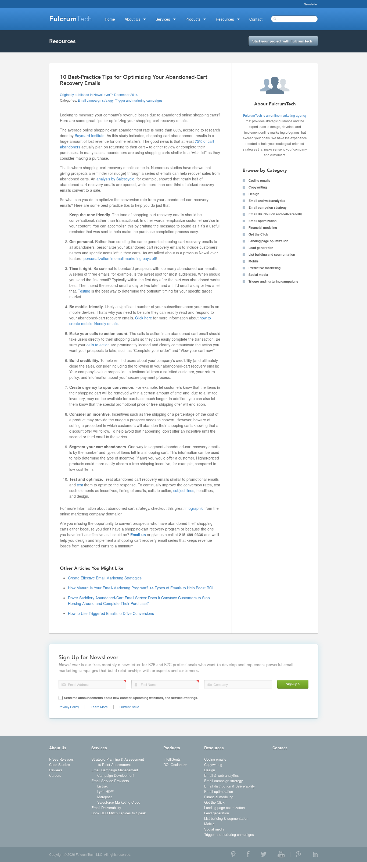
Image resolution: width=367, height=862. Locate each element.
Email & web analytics (221, 775)
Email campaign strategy (95, 100)
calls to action (98, 344)
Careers (55, 775)
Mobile (253, 261)
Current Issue (129, 706)
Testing (84, 291)
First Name (136, 684)
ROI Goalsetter (175, 764)
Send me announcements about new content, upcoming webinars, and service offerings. (131, 698)
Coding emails (259, 180)
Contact (279, 747)
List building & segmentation (226, 818)
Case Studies (59, 764)
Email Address (64, 684)
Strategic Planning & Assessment (117, 759)
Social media (258, 274)
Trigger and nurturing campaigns (139, 100)
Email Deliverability (106, 807)
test (80, 484)
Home (110, 19)
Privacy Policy (69, 706)
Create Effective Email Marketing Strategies (105, 577)
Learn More (99, 706)
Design (254, 193)
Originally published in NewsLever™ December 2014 (99, 94)
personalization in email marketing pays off (120, 258)
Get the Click (258, 234)
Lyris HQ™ (105, 791)
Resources (214, 747)
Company (209, 684)
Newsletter (311, 4)
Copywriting (258, 187)
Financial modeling (263, 227)
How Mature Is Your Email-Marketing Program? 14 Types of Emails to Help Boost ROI (140, 587)
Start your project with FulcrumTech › (283, 41)
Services (99, 747)
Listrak (102, 786)
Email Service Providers (110, 780)
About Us (57, 747)
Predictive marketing (264, 267)
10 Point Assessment (114, 764)
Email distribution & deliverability (229, 786)
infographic (194, 508)
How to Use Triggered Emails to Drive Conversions (111, 613)
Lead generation (261, 247)
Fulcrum (70, 19)
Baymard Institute (90, 135)
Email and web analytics (267, 200)
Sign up (291, 684)
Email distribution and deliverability (275, 214)
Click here (143, 317)
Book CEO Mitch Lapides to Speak (118, 812)
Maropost (104, 796)
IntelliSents (172, 759)
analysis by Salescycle (115, 178)
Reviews (55, 769)
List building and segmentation (272, 254)
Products (171, 747)
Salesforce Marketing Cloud (118, 802)
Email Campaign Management (114, 769)
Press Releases (61, 759)
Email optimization (262, 220)
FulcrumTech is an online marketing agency (275, 115)
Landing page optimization (268, 240)
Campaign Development (115, 775)
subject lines (183, 490)
